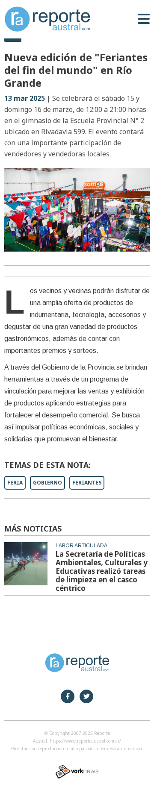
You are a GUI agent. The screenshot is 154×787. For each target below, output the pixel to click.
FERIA (15, 482)
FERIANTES (86, 482)
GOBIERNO (47, 482)
